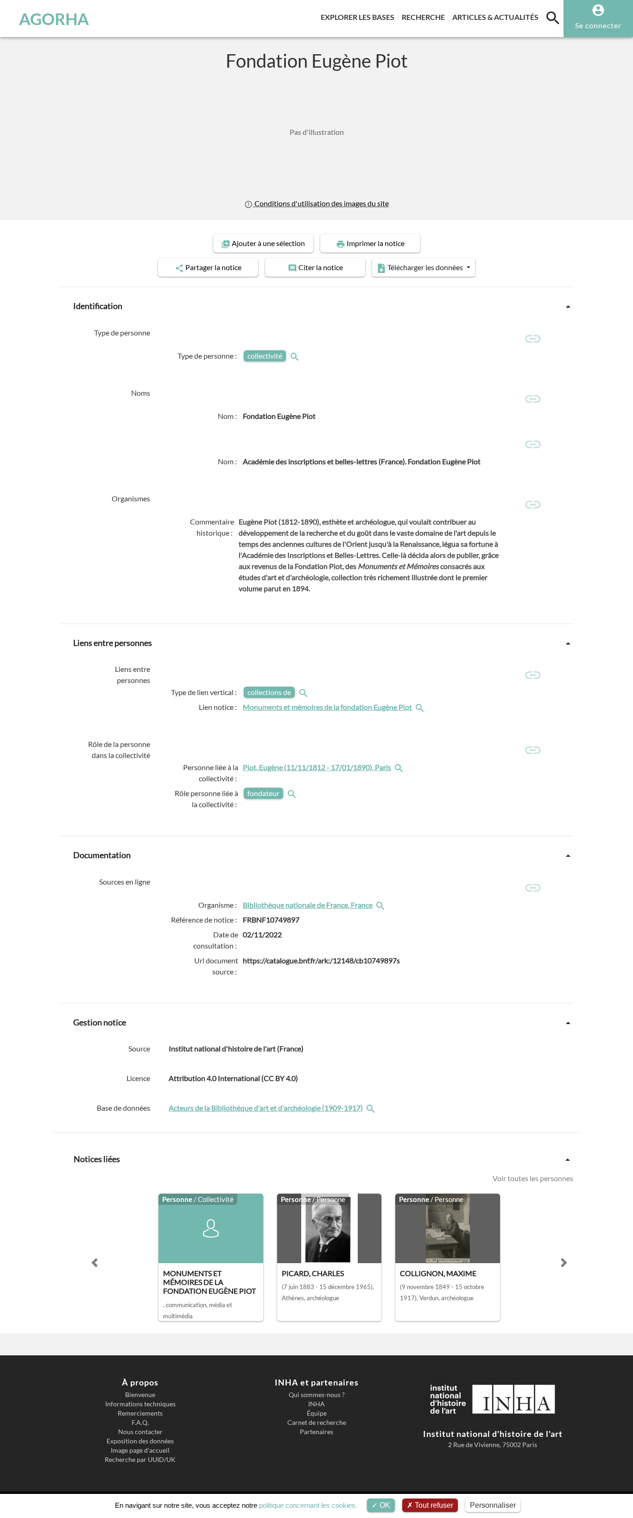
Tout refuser (433, 1505)
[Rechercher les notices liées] (420, 706)
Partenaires (316, 1431)
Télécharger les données (425, 267)
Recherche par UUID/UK (140, 1459)
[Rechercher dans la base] (371, 1107)
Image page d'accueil (140, 1450)
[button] (94, 1262)
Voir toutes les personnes (533, 1178)
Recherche (425, 16)
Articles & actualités (497, 16)
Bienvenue (140, 1394)
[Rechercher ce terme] (295, 355)
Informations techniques (140, 1404)
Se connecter (598, 25)
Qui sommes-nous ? (317, 1394)
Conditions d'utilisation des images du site (320, 203)
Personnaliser (493, 1505)
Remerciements (140, 1413)
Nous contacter (140, 1431)
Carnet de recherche (316, 1422)
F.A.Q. (140, 1422)
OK (384, 1505)
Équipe (317, 1413)
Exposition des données (140, 1441)
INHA (316, 1404)
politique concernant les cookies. (308, 1505)
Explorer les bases (359, 16)
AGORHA (54, 18)
